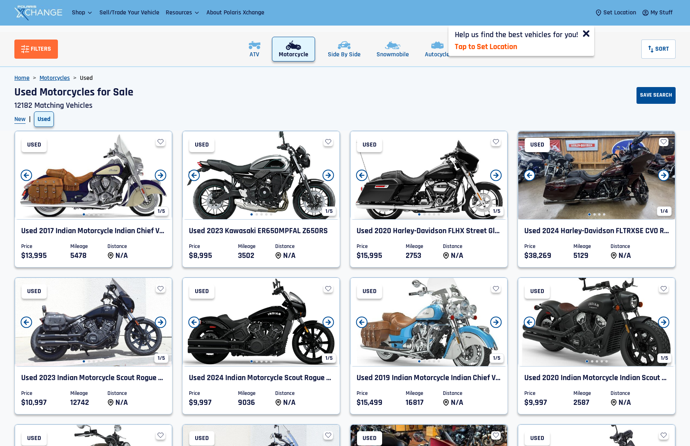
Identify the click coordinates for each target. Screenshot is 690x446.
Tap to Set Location (486, 47)
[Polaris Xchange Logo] (38, 12)
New (20, 119)
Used (44, 119)
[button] (82, 12)
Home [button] (22, 78)
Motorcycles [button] (55, 78)
